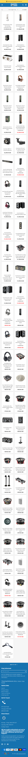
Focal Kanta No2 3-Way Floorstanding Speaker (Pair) (20, 26)
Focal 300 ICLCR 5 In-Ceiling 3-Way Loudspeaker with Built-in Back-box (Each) (20, 256)
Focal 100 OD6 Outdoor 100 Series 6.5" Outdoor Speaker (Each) (20, 570)
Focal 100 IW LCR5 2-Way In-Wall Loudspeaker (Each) (20, 489)
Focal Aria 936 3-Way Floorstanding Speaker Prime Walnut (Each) (20, 127)
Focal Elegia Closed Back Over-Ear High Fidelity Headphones (7, 591)
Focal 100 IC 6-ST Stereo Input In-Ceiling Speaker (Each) (20, 530)
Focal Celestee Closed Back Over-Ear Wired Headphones (7, 343)
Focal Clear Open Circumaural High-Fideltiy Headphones (7, 320)
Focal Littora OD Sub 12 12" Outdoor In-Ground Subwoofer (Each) (20, 150)
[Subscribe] (25, 671)
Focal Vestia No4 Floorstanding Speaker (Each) (20, 170)
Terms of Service (5, 693)
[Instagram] (5, 744)
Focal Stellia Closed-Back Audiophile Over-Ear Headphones (20, 87)
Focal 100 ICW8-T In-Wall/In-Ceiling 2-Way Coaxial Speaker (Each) (7, 550)
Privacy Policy (5, 690)
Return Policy (4, 691)
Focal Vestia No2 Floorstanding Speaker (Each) (20, 298)
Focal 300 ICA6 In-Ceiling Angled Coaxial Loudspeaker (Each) (7, 469)
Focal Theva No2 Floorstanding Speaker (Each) (20, 321)
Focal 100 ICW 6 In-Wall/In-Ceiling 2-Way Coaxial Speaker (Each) (20, 550)
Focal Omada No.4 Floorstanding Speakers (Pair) (20, 46)
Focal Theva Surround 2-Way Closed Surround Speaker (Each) (20, 428)
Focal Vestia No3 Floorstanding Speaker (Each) (7, 234)
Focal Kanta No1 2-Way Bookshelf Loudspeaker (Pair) (7, 46)
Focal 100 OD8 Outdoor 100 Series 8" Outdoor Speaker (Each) (20, 509)
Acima (19, 681)
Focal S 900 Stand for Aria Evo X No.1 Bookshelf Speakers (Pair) (20, 449)
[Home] (14, 5)
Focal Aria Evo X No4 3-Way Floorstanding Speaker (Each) (7, 87)
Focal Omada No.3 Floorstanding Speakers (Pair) (20, 66)
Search (3, 688)
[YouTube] (8, 744)
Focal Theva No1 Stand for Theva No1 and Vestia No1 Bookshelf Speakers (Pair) (7, 633)
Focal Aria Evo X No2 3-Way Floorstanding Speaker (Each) (20, 107)
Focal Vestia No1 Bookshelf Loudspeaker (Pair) (20, 342)
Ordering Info (5, 695)
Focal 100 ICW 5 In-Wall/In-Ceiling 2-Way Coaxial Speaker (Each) (7, 613)
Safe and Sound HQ (21, 753)
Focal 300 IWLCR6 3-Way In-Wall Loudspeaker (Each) (20, 235)
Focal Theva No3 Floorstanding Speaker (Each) (7, 256)
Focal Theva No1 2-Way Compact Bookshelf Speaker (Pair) (7, 299)
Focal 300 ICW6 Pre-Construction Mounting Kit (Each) (7, 654)
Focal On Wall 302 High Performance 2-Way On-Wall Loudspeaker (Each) (7, 171)
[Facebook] (2, 744)
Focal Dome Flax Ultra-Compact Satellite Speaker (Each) (7, 407)
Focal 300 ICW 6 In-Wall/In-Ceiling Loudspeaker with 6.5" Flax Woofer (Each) (20, 469)
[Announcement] (14, 1)
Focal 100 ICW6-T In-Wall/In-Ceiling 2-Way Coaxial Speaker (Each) (20, 592)
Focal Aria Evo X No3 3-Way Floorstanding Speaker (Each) (7, 107)
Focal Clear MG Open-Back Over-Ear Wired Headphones (7, 193)
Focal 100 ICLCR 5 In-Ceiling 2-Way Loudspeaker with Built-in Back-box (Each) (7, 386)
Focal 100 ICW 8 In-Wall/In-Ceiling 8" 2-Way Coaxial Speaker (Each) (7, 530)
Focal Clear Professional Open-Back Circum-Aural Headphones (7, 214)
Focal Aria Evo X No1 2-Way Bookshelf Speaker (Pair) (7, 128)
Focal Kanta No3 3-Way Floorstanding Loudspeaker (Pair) (7, 26)
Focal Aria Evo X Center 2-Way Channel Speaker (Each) (20, 277)
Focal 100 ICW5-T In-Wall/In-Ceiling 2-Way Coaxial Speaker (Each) (20, 613)
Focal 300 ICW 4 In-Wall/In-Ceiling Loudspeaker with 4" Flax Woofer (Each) (7, 509)
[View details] (3, 702)
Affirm (15, 681)
